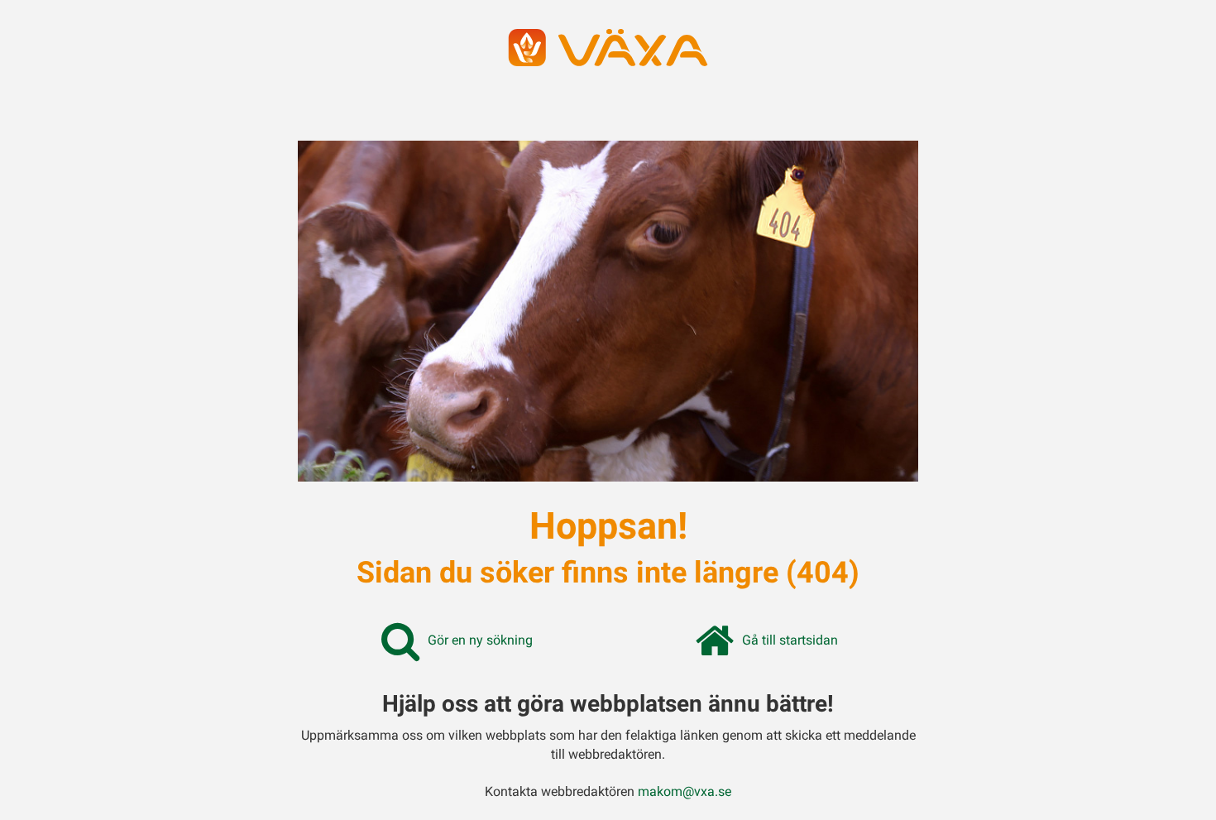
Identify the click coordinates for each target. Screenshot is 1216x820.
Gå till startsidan (790, 640)
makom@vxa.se (684, 791)
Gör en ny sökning (480, 640)
